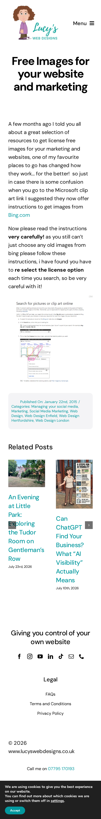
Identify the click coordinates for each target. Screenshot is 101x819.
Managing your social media (54, 406)
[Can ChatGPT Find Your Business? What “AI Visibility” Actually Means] (74, 484)
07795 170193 (61, 768)
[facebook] (19, 656)
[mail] (71, 656)
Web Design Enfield (41, 415)
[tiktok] (60, 656)
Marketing (19, 411)
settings (57, 801)
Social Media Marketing (49, 411)
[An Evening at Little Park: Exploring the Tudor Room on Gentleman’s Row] (26, 473)
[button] (12, 525)
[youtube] (40, 656)
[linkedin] (50, 656)
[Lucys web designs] (35, 7)
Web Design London (52, 420)
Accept (15, 810)
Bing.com (19, 215)
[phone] (81, 656)
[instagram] (29, 656)
